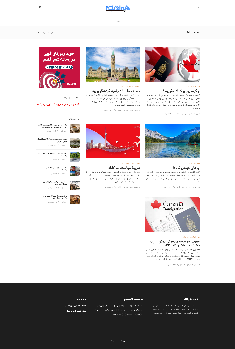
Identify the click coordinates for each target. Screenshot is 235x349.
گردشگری (129, 314)
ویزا (199, 86)
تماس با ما (113, 340)
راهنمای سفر (129, 86)
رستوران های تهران (110, 310)
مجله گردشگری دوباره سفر (76, 305)
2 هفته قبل (64, 131)
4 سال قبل (185, 187)
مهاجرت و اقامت (135, 163)
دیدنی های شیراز (135, 310)
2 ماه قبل (64, 145)
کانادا (187, 86)
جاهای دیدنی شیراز (119, 306)
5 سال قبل (190, 264)
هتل (138, 314)
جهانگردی (193, 86)
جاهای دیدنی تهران (134, 306)
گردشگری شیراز (117, 314)
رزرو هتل (122, 310)
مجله (118, 21)
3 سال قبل (185, 113)
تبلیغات (123, 340)
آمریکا (44, 32)
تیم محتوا (197, 264)
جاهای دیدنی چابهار (103, 306)
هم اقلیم (53, 32)
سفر (98, 310)
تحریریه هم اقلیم (194, 113)
